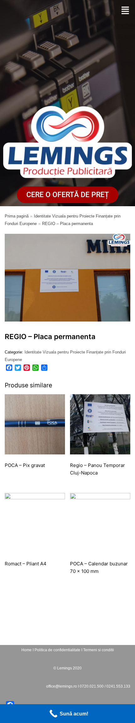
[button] (125, 10)
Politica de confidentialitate (57, 650)
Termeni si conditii (98, 650)
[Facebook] (9, 367)
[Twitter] (18, 367)
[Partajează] (44, 367)
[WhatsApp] (35, 367)
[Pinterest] (26, 367)
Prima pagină (17, 216)
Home (26, 650)
